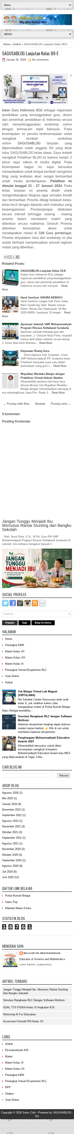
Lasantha (60, 1121)
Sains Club (29, 1112)
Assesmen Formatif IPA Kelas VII (23, 1021)
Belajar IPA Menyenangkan (42, 953)
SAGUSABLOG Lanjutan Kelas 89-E (30, 53)
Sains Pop (11, 902)
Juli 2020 (7, 871)
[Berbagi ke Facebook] (18, 257)
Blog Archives (43, 622)
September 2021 (12, 837)
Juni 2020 (8, 877)
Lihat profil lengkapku (36, 965)
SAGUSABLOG (28, 143)
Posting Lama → (61, 403)
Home (6, 44)
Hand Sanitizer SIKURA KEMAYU (41, 297)
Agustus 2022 (10, 820)
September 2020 (12, 860)
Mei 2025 (7, 798)
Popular (9, 622)
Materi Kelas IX (14, 663)
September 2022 (12, 815)
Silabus (9, 1093)
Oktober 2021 (10, 832)
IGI (37, 1116)
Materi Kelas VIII (15, 657)
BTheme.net (40, 1125)
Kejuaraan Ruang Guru (35, 350)
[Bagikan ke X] (14, 257)
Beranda (40, 403)
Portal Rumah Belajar (17, 895)
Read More (45, 342)
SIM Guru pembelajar (55, 233)
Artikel (17, 44)
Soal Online (12, 676)
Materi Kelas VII (14, 651)
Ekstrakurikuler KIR (16, 1050)
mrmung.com (30, 1128)
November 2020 (11, 849)
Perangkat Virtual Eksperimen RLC (26, 669)
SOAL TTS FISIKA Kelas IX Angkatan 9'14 (28, 1007)
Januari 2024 (9, 804)
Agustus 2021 (10, 843)
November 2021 (11, 826)
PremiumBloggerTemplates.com (16, 1125)
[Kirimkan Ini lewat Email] (6, 257)
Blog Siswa (44, 1128)
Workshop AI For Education (19, 1014)
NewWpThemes (27, 1121)
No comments (40, 59)
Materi (9, 1056)
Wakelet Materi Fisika (18, 908)
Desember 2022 (11, 809)
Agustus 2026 (10, 792)
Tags (24, 622)
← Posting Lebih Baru (16, 403)
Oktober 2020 (10, 854)
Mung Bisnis (66, 1125)
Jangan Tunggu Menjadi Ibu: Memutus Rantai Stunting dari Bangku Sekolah (36, 525)
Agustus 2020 (10, 865)
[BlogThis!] (10, 257)
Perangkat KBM (14, 645)
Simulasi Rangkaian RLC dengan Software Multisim (34, 1000)
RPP (8, 1087)
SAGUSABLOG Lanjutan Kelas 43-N (43, 270)
